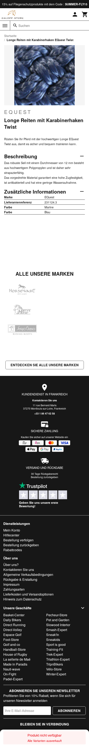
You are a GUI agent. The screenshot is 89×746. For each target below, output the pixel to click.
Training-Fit (54, 649)
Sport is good (56, 644)
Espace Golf (12, 634)
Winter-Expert (56, 674)
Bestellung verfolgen (18, 540)
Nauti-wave (11, 669)
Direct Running (14, 624)
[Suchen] (15, 25)
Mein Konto (11, 530)
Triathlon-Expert (58, 659)
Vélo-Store (54, 669)
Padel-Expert (13, 679)
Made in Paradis (15, 664)
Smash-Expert (56, 629)
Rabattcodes (12, 549)
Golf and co (11, 644)
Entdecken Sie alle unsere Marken (45, 365)
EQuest (18, 112)
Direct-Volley (12, 629)
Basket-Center (13, 615)
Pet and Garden (57, 619)
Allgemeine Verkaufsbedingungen (28, 574)
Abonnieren (69, 710)
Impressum (11, 584)
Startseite (10, 36)
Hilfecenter (11, 535)
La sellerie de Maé (16, 659)
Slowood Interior (58, 624)
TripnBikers (54, 664)
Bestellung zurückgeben (44, 477)
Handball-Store (14, 649)
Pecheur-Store (56, 615)
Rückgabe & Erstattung (20, 579)
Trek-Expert (54, 654)
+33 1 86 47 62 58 (44, 413)
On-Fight (9, 674)
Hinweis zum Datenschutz (22, 599)
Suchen (24, 25)
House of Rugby (15, 654)
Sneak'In (52, 634)
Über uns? (11, 564)
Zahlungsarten (14, 589)
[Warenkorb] (85, 14)
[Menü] (5, 26)
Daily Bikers (12, 619)
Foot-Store (11, 639)
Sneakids (53, 639)
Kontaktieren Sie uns (44, 400)
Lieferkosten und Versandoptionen (28, 594)
